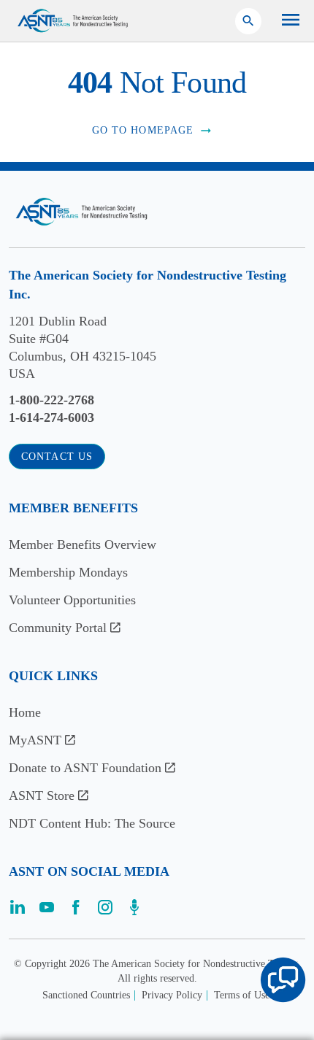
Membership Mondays (68, 572)
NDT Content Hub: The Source (92, 823)
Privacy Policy (172, 995)
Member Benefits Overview (82, 544)
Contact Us (57, 456)
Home (25, 712)
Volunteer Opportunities (72, 600)
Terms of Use (241, 995)
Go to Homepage (143, 130)
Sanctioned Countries (86, 995)
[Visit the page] (17, 912)
